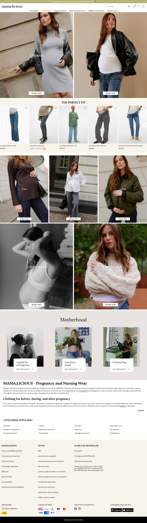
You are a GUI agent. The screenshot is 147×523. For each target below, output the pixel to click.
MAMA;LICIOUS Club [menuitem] (96, 11)
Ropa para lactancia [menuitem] (77, 11)
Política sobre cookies (46, 497)
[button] (14, 125)
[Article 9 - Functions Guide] (73, 345)
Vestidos (6, 426)
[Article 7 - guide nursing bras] (24, 345)
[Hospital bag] (122, 345)
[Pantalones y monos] (73, 189)
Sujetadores (115, 433)
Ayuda (41, 445)
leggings (123, 406)
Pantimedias (43, 433)
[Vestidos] (36, 55)
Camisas (77, 426)
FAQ (39, 451)
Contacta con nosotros (11, 456)
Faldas (41, 426)
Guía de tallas (7, 477)
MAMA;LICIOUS (9, 445)
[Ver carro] (143, 6)
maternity (70, 391)
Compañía (78, 451)
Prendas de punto (10, 433)
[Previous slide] (2, 125)
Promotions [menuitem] (46, 11)
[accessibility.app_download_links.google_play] (116, 512)
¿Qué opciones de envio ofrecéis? (51, 461)
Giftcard (5, 472)
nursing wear (82, 391)
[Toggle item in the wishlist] (26, 108)
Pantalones (114, 429)
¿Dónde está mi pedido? (47, 456)
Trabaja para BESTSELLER (84, 456)
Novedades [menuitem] (34, 11)
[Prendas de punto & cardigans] (110, 266)
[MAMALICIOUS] (12, 7)
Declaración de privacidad (48, 492)
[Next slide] (145, 125)
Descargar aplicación (10, 466)
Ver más (141, 410)
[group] (14, 129)
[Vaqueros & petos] (110, 55)
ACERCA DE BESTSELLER (86, 445)
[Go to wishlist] (139, 7)
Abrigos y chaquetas (11, 429)
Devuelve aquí (43, 466)
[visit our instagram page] (79, 509)
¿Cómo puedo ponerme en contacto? (52, 477)
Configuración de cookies (73, 520)
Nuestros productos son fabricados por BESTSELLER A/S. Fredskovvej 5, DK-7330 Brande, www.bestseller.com (89, 468)
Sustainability (7, 482)
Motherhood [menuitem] (112, 11)
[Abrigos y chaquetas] (123, 189)
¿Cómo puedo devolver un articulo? (51, 472)
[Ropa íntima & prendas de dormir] (36, 266)
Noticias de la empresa (83, 461)
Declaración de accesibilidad (13, 487)
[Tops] (24, 189)
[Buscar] (129, 6)
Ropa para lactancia (46, 429)
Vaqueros (78, 429)
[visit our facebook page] (75, 509)
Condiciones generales (47, 482)
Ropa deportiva (116, 426)
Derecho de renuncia (46, 487)
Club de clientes (8, 461)
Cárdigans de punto (82, 433)
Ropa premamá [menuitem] (60, 11)
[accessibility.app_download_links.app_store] (128, 512)
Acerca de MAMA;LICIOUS (12, 451)
